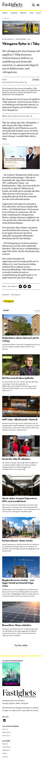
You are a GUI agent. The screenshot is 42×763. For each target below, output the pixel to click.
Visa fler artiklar (21, 645)
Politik (31, 13)
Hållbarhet (23, 13)
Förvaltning (13, 13)
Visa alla (37, 311)
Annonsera (6, 735)
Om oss (5, 729)
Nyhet (36, 79)
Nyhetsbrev (6, 732)
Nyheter (5, 13)
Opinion (38, 13)
